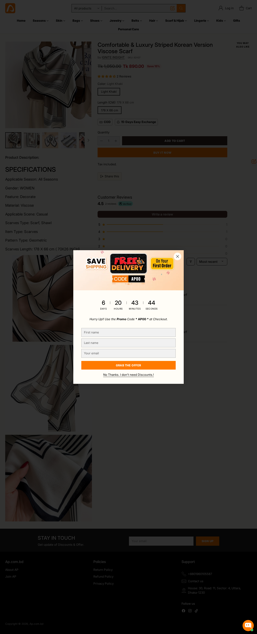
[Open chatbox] (248, 625)
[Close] (177, 256)
